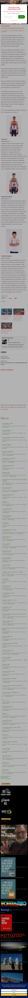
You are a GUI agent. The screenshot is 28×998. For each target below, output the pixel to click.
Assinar (22, 17)
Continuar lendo (14, 20)
